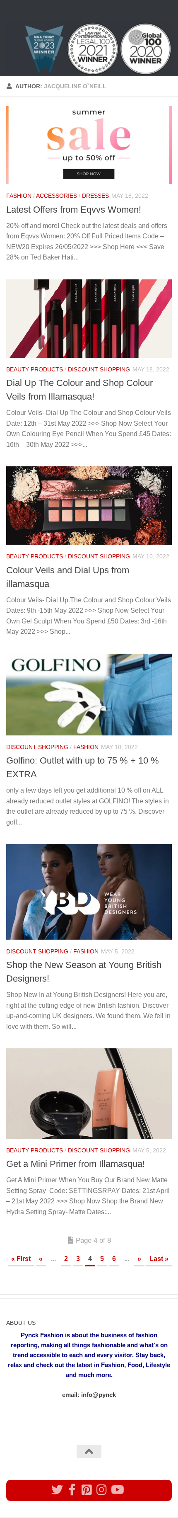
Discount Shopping (99, 369)
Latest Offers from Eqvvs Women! (73, 209)
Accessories (56, 195)
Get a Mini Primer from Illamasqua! (75, 1164)
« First (21, 1258)
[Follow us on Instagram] (102, 1490)
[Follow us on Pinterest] (87, 1490)
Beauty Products (34, 369)
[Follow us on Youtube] (117, 1490)
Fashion (18, 195)
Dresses (95, 195)
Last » (158, 1258)
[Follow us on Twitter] (57, 1490)
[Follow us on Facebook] (72, 1490)
